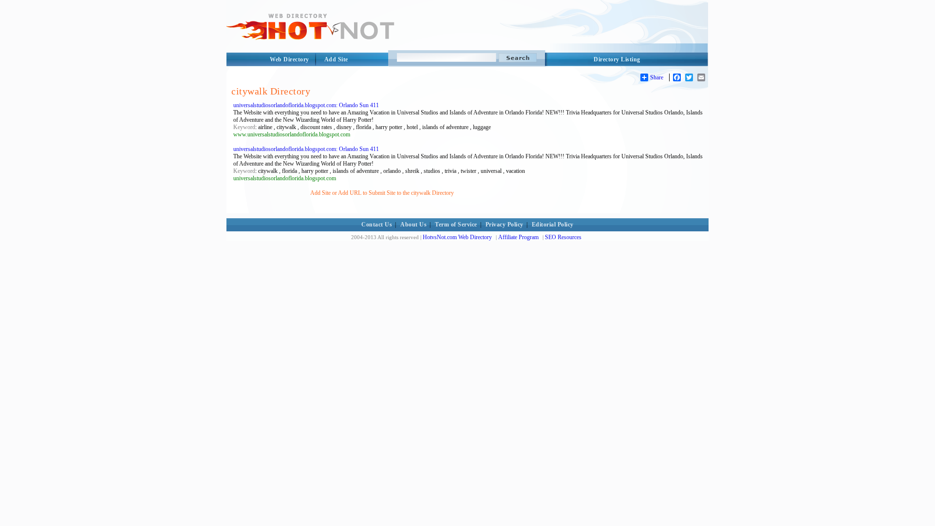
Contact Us (376, 224)
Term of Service (456, 224)
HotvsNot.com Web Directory (457, 237)
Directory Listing (617, 59)
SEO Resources (563, 237)
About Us (413, 224)
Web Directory (289, 59)
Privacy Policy (505, 224)
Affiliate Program (518, 237)
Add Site (336, 59)
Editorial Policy (553, 224)
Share (656, 77)
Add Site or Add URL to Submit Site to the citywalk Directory (382, 192)
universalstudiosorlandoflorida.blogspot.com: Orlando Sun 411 (306, 105)
